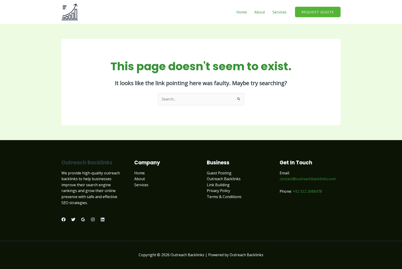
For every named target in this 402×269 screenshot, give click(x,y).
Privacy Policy (218, 190)
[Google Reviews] (83, 219)
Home (241, 12)
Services (279, 12)
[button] (318, 12)
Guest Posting (219, 173)
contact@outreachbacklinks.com (308, 178)
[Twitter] (73, 219)
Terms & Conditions (224, 196)
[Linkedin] (102, 219)
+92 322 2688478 (307, 191)
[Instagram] (93, 219)
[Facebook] (63, 219)
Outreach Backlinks (224, 178)
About (259, 12)
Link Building (218, 184)
